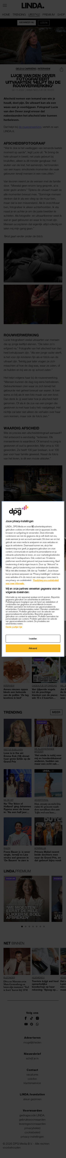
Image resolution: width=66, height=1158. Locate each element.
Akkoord (33, 648)
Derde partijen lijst (14, 627)
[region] (33, 579)
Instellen (33, 638)
